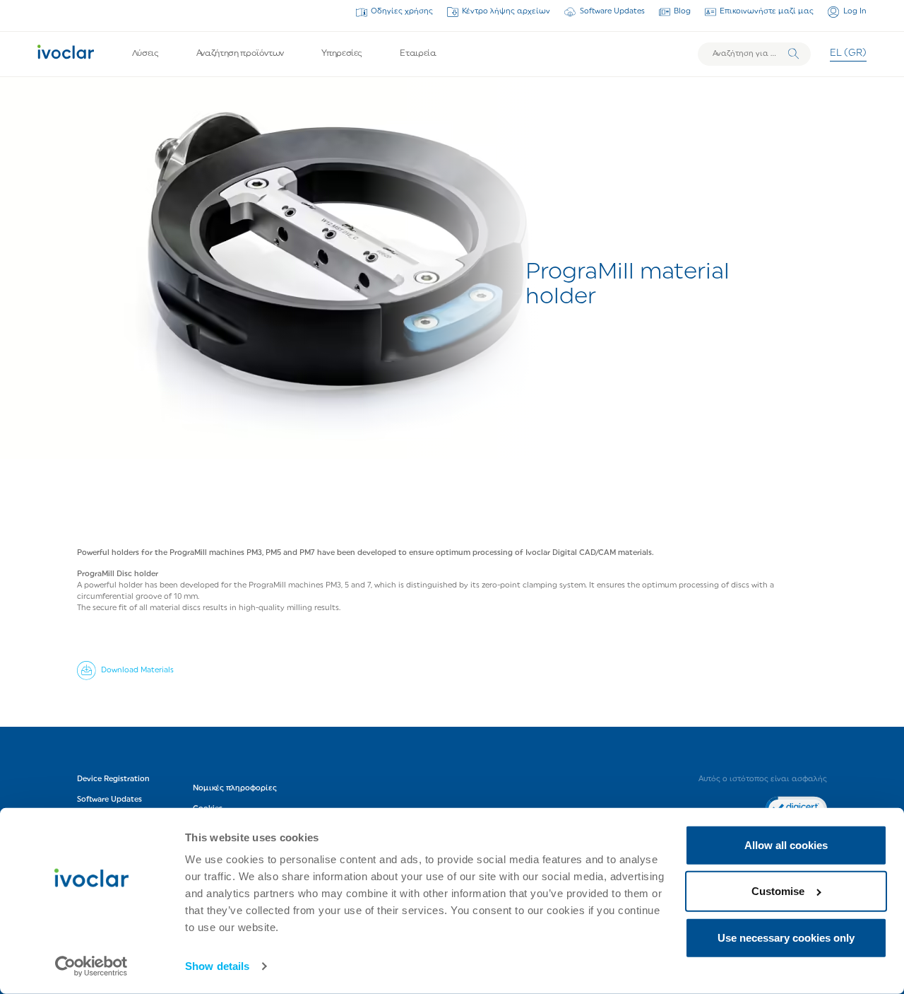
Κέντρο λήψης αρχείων (506, 12)
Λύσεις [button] (145, 53)
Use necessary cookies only (786, 938)
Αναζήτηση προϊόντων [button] (240, 53)
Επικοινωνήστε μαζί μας (767, 12)
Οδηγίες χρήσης (402, 12)
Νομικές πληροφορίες (235, 789)
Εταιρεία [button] (418, 53)
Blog (682, 12)
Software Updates (612, 12)
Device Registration (113, 779)
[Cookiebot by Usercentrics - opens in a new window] (91, 966)
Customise (777, 891)
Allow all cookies (786, 845)
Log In (854, 12)
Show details (217, 966)
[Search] (793, 54)
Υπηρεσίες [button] (341, 53)
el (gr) (848, 53)
